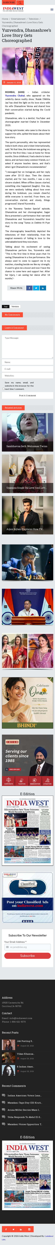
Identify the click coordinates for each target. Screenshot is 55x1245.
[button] (27, 562)
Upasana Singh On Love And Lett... (26, 487)
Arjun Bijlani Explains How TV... (25, 529)
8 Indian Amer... (25, 1066)
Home (5, 18)
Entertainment (18, 18)
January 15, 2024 (13, 82)
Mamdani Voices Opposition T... (25, 1124)
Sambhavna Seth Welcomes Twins (26, 446)
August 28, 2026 (27, 1046)
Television (33, 18)
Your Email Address (15, 942)
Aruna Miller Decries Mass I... (24, 1109)
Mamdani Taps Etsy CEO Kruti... (25, 1102)
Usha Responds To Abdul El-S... (24, 1117)
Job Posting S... (25, 1041)
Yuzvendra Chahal (15, 95)
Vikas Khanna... (26, 1053)
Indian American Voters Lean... (25, 1095)
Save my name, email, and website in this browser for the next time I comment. (19, 385)
